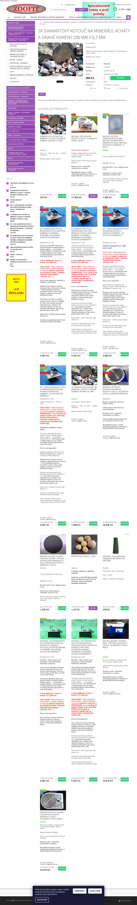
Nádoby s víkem (14, 127)
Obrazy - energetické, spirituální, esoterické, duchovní (18, 102)
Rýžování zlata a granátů (19, 88)
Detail (93, 196)
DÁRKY (119, 17)
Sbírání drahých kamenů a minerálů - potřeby (18, 39)
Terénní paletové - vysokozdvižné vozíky (17, 153)
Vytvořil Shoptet (126, 900)
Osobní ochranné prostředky (15, 163)
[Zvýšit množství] (109, 77)
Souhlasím (95, 891)
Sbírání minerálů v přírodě (21, 75)
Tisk (94, 88)
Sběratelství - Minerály (112, 85)
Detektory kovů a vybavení (15, 169)
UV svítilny (14, 82)
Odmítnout (79, 891)
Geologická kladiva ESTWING (18, 45)
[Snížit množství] (109, 79)
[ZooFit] (26, 9)
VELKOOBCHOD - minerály (18, 96)
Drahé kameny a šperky (18, 92)
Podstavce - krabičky (19, 63)
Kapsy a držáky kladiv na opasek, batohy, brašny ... (21, 67)
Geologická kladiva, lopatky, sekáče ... (18, 50)
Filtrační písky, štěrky (18, 140)
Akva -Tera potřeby (16, 122)
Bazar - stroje (16, 60)
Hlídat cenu (124, 88)
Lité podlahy (13, 131)
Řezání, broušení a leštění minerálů (47, 17)
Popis (42, 94)
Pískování (12, 108)
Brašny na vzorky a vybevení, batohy (18, 55)
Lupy (12, 72)
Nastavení (42, 900)
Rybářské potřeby (16, 118)
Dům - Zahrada (14, 135)
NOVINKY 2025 (20, 17)
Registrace (126, 4)
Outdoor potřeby (16, 144)
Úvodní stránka (9, 17)
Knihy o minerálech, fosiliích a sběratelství (90, 17)
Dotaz (108, 88)
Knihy (10, 158)
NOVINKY (13, 78)
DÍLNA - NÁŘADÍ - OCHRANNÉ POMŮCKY (19, 113)
